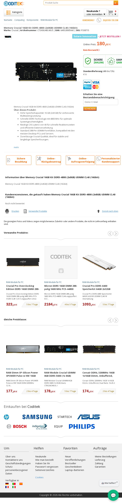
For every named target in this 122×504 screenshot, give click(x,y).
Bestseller (70, 463)
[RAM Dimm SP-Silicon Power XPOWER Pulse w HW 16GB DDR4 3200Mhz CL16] (23, 349)
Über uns (10, 456)
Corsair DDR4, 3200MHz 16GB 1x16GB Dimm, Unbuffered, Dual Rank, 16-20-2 (98, 374)
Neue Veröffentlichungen (75, 458)
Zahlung (99, 463)
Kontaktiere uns (14, 459)
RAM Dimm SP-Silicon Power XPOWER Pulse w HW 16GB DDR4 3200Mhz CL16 (22, 374)
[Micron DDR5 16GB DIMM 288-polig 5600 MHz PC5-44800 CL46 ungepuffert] (61, 262)
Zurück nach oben (110, 211)
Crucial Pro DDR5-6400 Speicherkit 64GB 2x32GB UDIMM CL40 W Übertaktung (97, 296)
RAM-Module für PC (49, 20)
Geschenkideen (73, 466)
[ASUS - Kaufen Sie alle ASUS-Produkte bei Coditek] (89, 417)
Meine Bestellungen (105, 456)
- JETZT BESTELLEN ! (97, 36)
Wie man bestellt (44, 459)
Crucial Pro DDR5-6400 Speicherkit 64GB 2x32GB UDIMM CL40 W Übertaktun (97, 287)
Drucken (15, 211)
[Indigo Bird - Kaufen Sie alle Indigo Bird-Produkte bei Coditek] (40, 426)
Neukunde (40, 456)
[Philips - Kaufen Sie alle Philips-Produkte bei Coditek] (82, 426)
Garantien (100, 466)
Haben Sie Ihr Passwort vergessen (46, 465)
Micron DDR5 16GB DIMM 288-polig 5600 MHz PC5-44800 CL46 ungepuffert (60, 287)
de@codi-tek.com (110, 20)
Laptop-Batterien (74, 470)
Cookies (39, 477)
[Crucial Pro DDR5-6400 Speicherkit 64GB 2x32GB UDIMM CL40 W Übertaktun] (99, 262)
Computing (19, 20)
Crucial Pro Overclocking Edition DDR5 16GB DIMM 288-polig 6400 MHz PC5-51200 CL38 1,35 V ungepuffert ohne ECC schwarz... (22, 296)
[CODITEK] (21, 3)
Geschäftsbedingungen (18, 463)
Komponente (32, 20)
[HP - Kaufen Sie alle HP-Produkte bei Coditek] (12, 417)
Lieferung (100, 459)
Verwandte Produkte (38, 211)
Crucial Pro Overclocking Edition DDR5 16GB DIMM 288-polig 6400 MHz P (22, 287)
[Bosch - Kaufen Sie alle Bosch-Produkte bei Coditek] (17, 426)
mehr (16, 147)
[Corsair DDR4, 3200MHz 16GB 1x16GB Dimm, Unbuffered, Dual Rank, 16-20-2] (99, 349)
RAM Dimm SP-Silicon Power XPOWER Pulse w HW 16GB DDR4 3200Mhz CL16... (22, 383)
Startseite (8, 20)
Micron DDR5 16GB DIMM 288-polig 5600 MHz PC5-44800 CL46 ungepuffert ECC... (60, 296)
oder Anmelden (94, 13)
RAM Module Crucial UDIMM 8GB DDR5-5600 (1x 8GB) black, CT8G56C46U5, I (59, 374)
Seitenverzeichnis (44, 470)
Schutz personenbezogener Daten (16, 470)
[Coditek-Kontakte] (99, 20)
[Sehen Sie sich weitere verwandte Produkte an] (115, 233)
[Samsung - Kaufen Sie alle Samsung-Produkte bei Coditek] (37, 417)
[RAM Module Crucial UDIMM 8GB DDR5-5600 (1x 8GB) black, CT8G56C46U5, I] (61, 349)
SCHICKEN (90, 108)
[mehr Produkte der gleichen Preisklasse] (115, 320)
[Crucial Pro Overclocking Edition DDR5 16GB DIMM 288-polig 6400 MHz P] (23, 262)
